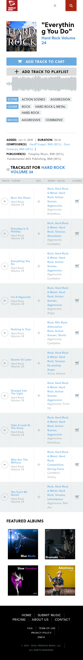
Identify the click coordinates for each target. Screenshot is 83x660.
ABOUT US (40, 619)
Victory (51, 477)
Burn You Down (21, 198)
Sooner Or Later (21, 359)
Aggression (54, 205)
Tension (60, 231)
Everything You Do (20, 262)
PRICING (19, 619)
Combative (53, 244)
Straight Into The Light (19, 392)
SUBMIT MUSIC (49, 615)
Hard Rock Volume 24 (17, 203)
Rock (50, 188)
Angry (51, 313)
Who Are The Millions (19, 461)
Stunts (62, 335)
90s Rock (61, 322)
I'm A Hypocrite (21, 297)
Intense (60, 373)
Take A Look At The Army (20, 427)
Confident (53, 473)
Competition (55, 464)
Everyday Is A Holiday (19, 230)
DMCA (41, 637)
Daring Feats (55, 469)
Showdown (54, 236)
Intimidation (55, 499)
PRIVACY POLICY (41, 633)
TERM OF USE (47, 628)
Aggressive (54, 209)
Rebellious (53, 213)
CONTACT (62, 619)
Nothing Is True (21, 329)
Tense (51, 373)
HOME (26, 615)
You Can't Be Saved (19, 493)
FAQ (30, 628)
